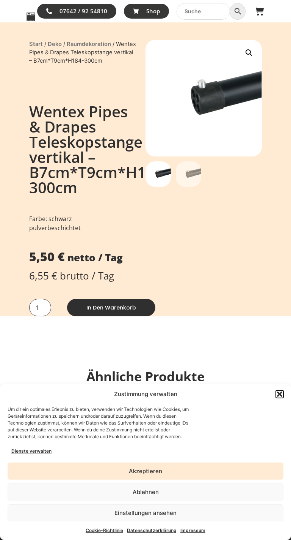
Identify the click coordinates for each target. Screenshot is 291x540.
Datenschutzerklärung (152, 530)
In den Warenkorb (111, 307)
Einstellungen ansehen (145, 512)
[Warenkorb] (259, 11)
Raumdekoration (89, 44)
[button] (279, 394)
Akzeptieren (145, 471)
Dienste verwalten (31, 451)
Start (36, 44)
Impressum (192, 530)
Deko (55, 44)
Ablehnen (146, 492)
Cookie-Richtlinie (104, 530)
